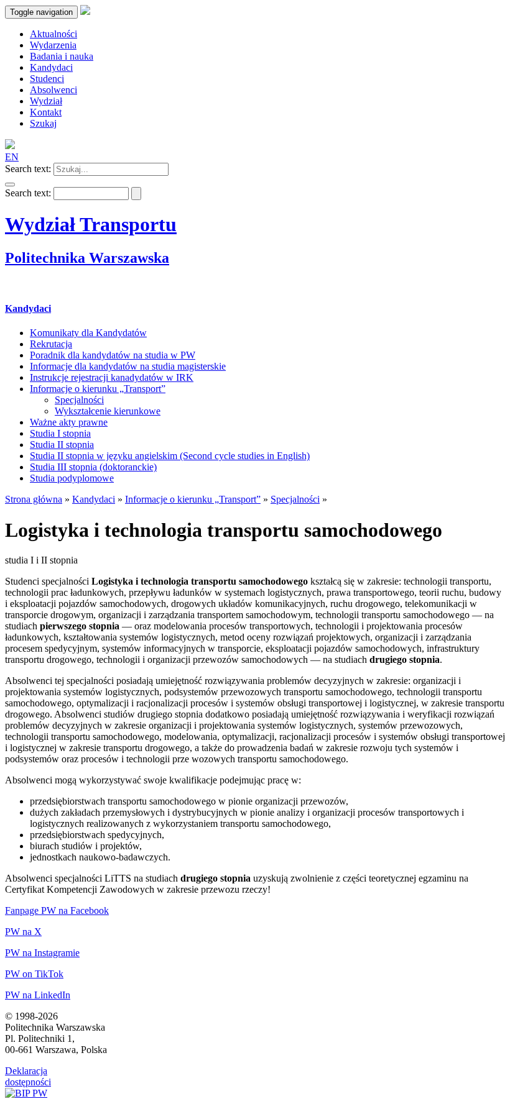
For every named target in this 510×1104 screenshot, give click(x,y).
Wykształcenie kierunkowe (107, 411)
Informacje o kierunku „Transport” (97, 388)
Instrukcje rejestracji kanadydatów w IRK (111, 377)
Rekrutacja (51, 344)
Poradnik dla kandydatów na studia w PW (112, 355)
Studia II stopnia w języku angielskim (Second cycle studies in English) (170, 455)
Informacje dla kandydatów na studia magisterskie (128, 366)
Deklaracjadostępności (28, 1076)
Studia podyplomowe (72, 478)
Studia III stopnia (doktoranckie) (93, 467)
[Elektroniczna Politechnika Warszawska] (85, 11)
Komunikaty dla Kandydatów (88, 332)
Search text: (28, 168)
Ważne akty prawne (69, 422)
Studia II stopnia (62, 444)
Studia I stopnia (60, 433)
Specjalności (79, 400)
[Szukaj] (10, 184)
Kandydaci (28, 308)
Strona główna (33, 499)
